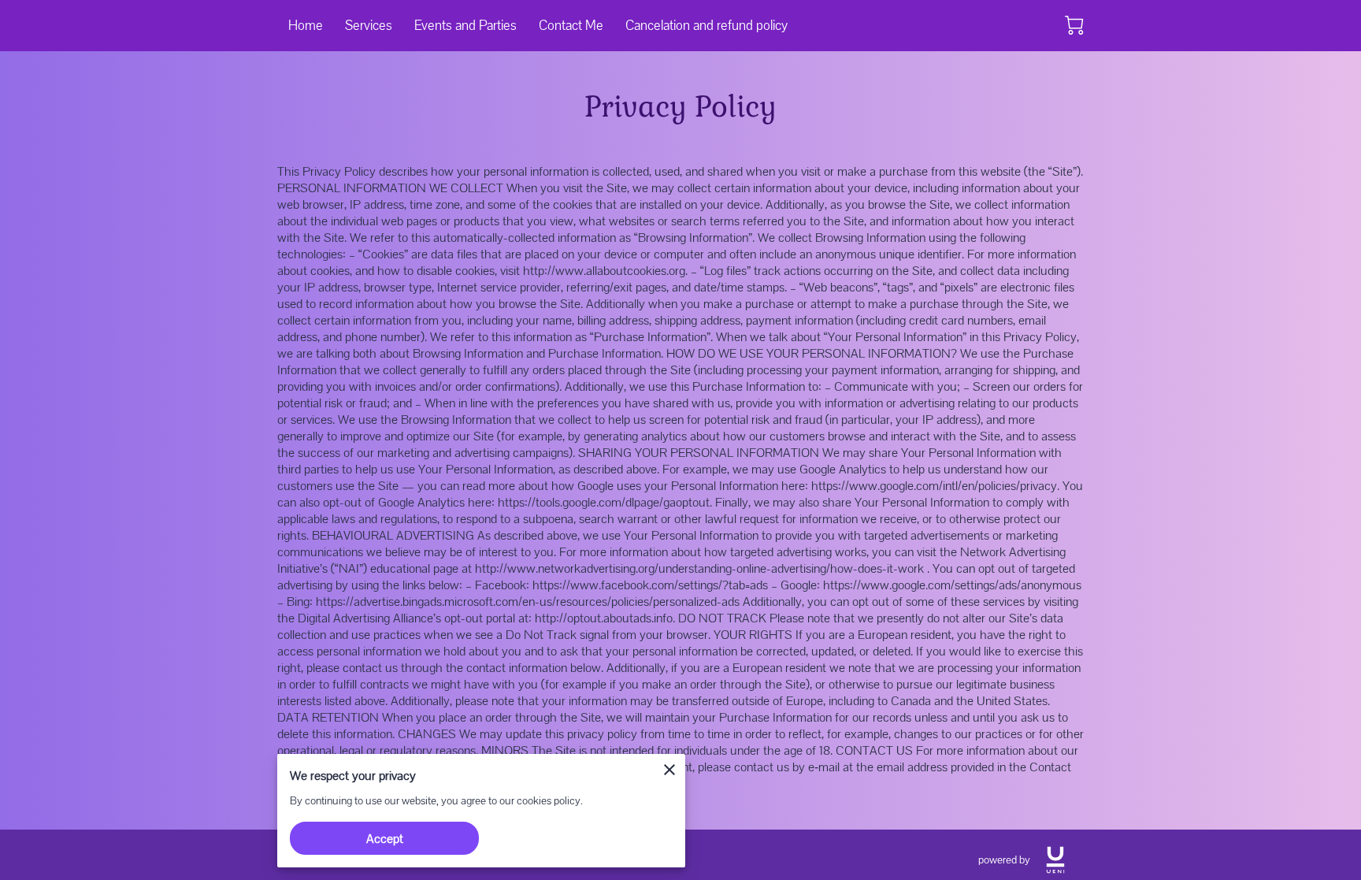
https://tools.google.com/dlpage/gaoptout (604, 502)
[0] (1074, 25)
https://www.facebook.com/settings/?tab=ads (650, 585)
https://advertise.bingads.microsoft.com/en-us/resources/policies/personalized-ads (528, 601)
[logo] (1055, 860)
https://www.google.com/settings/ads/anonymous (952, 585)
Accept (384, 838)
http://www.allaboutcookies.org (604, 270)
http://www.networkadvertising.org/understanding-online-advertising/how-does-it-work (699, 568)
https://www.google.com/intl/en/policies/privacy (934, 485)
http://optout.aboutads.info (604, 618)
